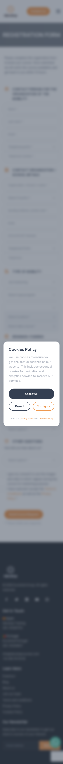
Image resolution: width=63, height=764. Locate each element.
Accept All (31, 394)
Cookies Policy (46, 418)
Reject (19, 406)
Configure (43, 406)
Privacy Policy (26, 418)
